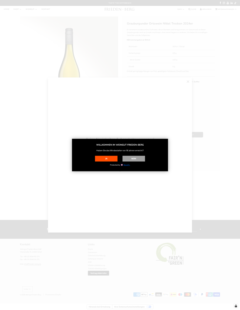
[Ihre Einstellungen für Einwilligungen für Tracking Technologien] (236, 306)
